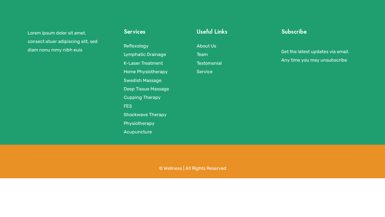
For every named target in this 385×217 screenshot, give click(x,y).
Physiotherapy (139, 123)
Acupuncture (138, 131)
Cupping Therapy (142, 97)
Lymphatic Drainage (145, 54)
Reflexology (136, 46)
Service (205, 71)
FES (128, 106)
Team (202, 54)
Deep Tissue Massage (146, 89)
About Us (206, 46)
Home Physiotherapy (146, 71)
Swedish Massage (142, 80)
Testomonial (209, 63)
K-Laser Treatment (143, 63)
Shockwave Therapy (145, 114)
